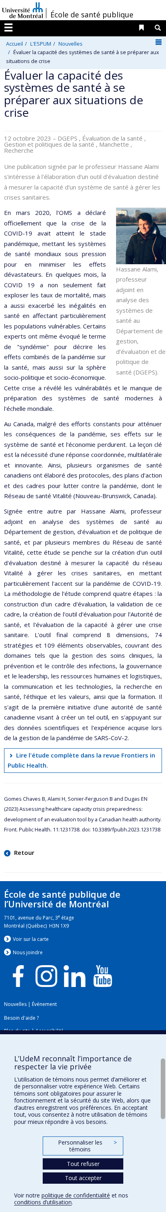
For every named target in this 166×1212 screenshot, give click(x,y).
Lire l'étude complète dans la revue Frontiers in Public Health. (82, 760)
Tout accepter (83, 1178)
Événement (44, 1004)
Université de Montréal (22, 10)
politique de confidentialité (76, 1195)
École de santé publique (91, 14)
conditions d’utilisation (43, 1202)
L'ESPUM (40, 43)
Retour (23, 852)
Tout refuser (83, 1164)
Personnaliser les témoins (87, 1145)
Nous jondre (28, 952)
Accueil (14, 43)
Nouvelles (70, 43)
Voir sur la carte (31, 939)
